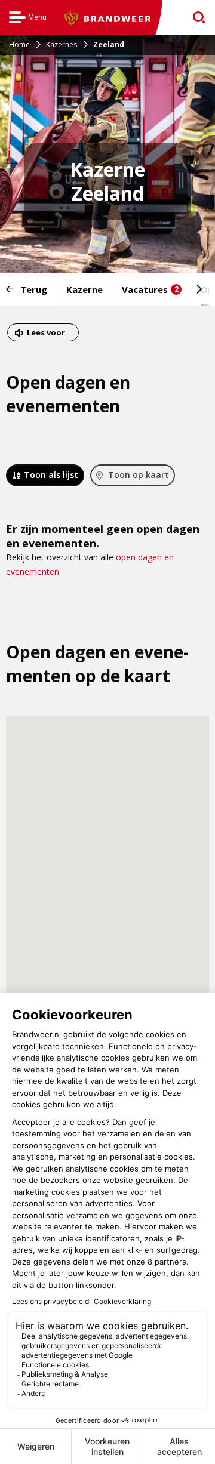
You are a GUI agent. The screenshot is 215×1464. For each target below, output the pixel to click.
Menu (27, 19)
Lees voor (45, 333)
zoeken (195, 17)
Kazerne (84, 289)
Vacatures (150, 289)
